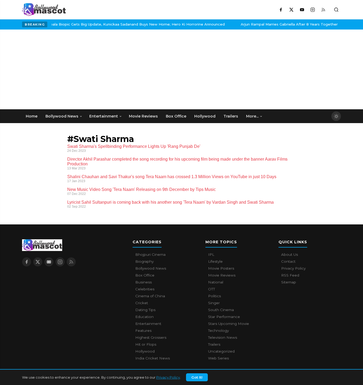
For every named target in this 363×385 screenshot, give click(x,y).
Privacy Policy (168, 377)
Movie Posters (221, 268)
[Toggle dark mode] (336, 116)
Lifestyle (215, 261)
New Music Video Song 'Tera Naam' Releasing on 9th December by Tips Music (141, 189)
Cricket (141, 303)
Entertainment (148, 323)
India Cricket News (152, 358)
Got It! (196, 377)
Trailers (214, 344)
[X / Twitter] (291, 9)
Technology (218, 330)
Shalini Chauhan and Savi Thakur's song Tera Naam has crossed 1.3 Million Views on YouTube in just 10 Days (171, 176)
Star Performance (224, 317)
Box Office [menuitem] (176, 116)
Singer (214, 303)
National (215, 282)
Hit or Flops (145, 344)
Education (144, 317)
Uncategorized (221, 351)
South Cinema (221, 310)
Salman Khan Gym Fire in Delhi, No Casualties (239, 24)
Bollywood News (150, 268)
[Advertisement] (62, 69)
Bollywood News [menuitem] (61, 116)
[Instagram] (312, 9)
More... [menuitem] (252, 116)
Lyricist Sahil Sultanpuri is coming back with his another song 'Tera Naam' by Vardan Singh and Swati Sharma (170, 202)
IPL (211, 254)
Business (143, 282)
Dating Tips (145, 310)
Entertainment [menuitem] (103, 116)
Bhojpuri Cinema (150, 254)
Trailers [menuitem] (230, 116)
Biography (144, 261)
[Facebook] (280, 9)
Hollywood (145, 351)
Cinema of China (150, 296)
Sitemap (288, 282)
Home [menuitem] (31, 116)
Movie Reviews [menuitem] (143, 116)
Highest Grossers (150, 337)
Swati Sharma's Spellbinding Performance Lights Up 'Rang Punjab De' (133, 146)
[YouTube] (301, 9)
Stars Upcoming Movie (228, 323)
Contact (288, 261)
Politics (214, 296)
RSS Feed (290, 275)
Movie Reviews (221, 275)
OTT (211, 289)
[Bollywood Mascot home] (44, 9)
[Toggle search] (336, 9)
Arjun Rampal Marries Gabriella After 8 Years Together (134, 24)
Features (143, 330)
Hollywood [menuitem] (205, 116)
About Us (289, 254)
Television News (222, 337)
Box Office (144, 275)
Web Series (218, 358)
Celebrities (144, 289)
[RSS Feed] (323, 9)
